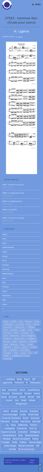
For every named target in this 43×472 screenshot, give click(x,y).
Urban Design (10, 445)
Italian (14, 341)
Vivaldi (24, 400)
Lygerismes (7, 382)
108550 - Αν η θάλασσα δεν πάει (13, 193)
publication (7, 347)
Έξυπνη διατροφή (26, 449)
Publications (6, 295)
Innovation (23, 432)
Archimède (12, 390)
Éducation (5, 421)
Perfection (19, 382)
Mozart (31, 397)
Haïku (13, 425)
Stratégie (5, 442)
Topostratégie (35, 442)
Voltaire (32, 400)
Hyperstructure (19, 338)
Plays (4, 282)
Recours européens (21, 438)
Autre (21, 321)
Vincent (23, 353)
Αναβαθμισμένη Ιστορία (20, 356)
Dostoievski (7, 327)
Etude (30, 330)
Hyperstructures (8, 432)
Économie (35, 418)
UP (40, 465)
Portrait (30, 344)
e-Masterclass (19, 327)
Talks (4, 300)
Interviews (6, 269)
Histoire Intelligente (28, 335)
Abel (4, 390)
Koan (20, 435)
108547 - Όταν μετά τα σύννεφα (13, 218)
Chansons (33, 411)
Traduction (13, 350)
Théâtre (23, 442)
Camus (36, 321)
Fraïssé (37, 393)
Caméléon (10, 379)
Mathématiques (32, 435)
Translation (7, 353)
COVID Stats (33, 414)
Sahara (16, 347)
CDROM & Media (8, 247)
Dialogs (5, 256)
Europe (15, 421)
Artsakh (14, 321)
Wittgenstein (21, 403)
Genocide (24, 333)
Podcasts (5, 287)
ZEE (35, 353)
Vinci (30, 353)
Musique (33, 341)
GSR (34, 379)
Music (4, 278)
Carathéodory (33, 390)
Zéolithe (12, 449)
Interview (6, 341)
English (23, 330)
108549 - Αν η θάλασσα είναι (12, 201)
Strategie (33, 347)
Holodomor (7, 338)
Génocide (36, 421)
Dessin (28, 324)
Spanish (25, 347)
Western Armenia (26, 445)
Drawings (5, 265)
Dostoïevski (17, 393)
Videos (4, 304)
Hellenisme (14, 335)
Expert (27, 379)
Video (16, 353)
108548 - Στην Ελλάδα (9, 210)
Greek (5, 335)
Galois (4, 397)
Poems (4, 291)
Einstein (28, 393)
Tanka (14, 442)
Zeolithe (6, 356)
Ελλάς (19, 379)
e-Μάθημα (31, 327)
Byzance (29, 321)
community (20, 324)
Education (14, 330)
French (16, 333)
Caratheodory (8, 324)
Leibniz (22, 397)
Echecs (5, 330)
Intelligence (31, 338)
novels (5, 344)
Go (32, 333)
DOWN (40, 469)
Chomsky (6, 393)
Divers (4, 260)
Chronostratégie (10, 414)
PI (27, 382)
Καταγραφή (7, 358)
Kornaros (13, 397)
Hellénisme (23, 425)
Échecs (26, 418)
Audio (4, 239)
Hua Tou (33, 428)
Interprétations (9, 435)
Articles (20, 37)
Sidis (38, 397)
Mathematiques (8, 274)
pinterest (14, 344)
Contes (4, 252)
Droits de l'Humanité (11, 418)
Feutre (37, 330)
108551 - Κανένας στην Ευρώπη (13, 185)
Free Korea (7, 333)
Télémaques (35, 382)
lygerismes (23, 341)
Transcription (24, 350)
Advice (6, 411)
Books (4, 243)
